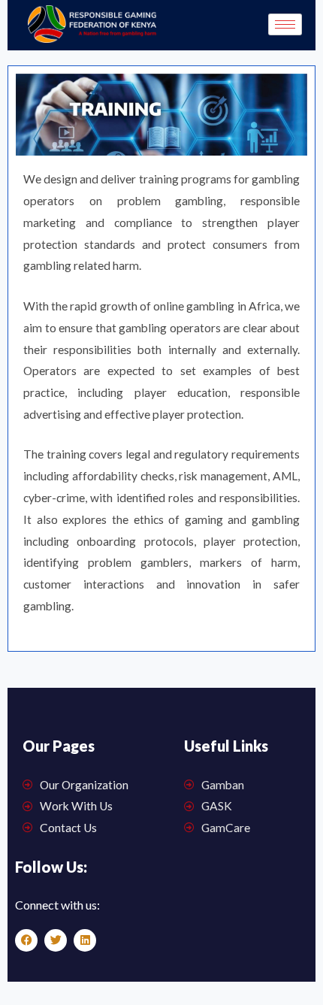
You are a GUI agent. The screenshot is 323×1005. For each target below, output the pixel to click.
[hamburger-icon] (285, 24)
